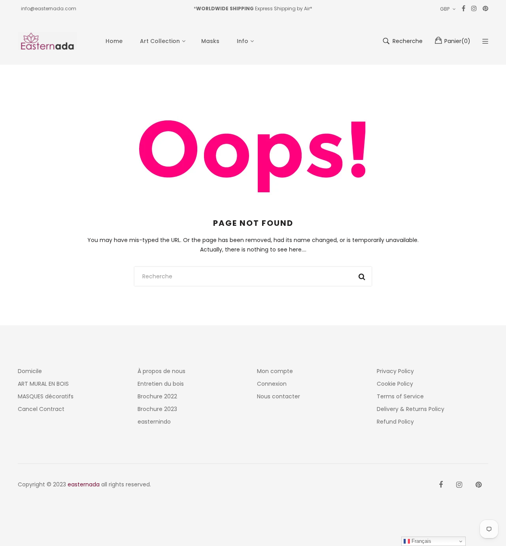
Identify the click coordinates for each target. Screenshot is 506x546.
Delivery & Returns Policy (410, 409)
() (457, 41)
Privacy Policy (395, 371)
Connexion (272, 384)
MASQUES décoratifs (46, 396)
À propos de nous (161, 371)
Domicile (30, 371)
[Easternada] (47, 41)
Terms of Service (400, 396)
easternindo (154, 422)
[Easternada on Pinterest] (478, 485)
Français (420, 541)
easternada (84, 484)
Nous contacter (278, 396)
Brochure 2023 (157, 409)
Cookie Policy (395, 384)
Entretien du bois (161, 384)
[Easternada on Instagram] (459, 485)
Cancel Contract (41, 409)
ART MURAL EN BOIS (43, 384)
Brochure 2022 (157, 396)
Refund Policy (395, 422)
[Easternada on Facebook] (440, 485)
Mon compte (275, 371)
